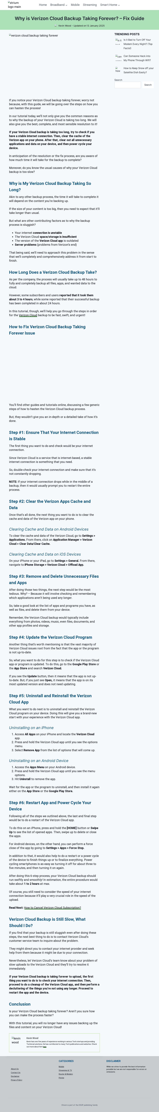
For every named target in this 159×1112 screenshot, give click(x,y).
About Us (15, 1069)
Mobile (75, 5)
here (44, 1047)
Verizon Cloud (28, 315)
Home (43, 5)
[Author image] (56, 25)
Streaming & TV (65, 1070)
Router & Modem (66, 1074)
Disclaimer (15, 1076)
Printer (61, 1078)
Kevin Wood (65, 25)
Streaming (90, 5)
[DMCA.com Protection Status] (127, 1084)
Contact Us (15, 1072)
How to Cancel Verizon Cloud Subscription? (52, 907)
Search (118, 80)
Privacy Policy (16, 1080)
